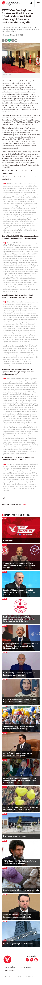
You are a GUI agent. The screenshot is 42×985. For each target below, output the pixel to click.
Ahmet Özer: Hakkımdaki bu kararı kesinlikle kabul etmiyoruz (17, 755)
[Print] (15, 40)
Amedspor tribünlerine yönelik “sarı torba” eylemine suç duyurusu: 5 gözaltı (20, 809)
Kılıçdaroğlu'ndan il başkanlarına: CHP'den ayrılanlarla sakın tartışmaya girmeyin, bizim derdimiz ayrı (20, 646)
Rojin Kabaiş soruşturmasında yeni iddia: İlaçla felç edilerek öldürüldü (20, 701)
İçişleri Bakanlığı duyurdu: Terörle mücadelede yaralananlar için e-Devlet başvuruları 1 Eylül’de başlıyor (18, 619)
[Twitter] (31, 959)
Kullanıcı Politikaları (10, 970)
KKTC (25, 504)
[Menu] (38, 3)
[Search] (31, 3)
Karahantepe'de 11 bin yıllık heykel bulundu (21, 890)
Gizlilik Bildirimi (26, 967)
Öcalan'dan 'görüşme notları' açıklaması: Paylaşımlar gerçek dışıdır (19, 674)
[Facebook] (27, 959)
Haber (4, 518)
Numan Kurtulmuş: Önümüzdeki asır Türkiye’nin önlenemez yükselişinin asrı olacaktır (19, 565)
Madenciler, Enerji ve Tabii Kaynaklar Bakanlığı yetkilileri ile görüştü (18, 728)
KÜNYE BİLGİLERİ (10, 967)
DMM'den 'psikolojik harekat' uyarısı (18, 944)
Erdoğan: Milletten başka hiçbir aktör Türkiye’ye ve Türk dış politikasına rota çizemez (19, 592)
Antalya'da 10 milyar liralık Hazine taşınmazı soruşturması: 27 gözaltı (17, 916)
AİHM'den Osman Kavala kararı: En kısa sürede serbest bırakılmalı (19, 862)
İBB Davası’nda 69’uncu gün (14, 836)
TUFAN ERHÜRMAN (7, 507)
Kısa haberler (8, 541)
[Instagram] (36, 959)
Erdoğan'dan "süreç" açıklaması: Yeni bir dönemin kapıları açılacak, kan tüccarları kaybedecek (19, 781)
